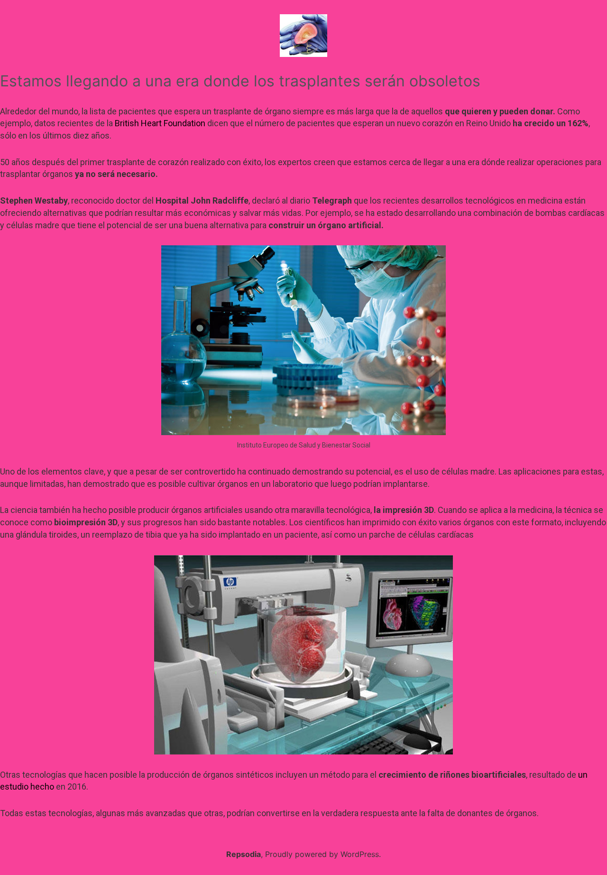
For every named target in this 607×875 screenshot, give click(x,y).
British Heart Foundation (160, 123)
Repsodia (243, 854)
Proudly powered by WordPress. (323, 854)
